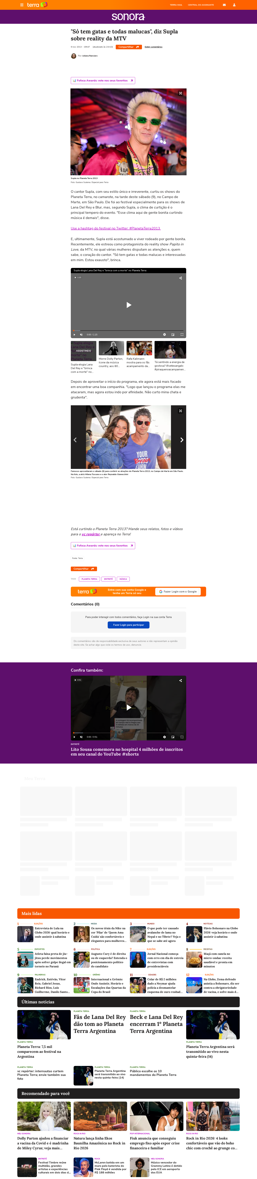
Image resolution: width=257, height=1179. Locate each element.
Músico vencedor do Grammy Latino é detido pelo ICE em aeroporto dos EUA (166, 1167)
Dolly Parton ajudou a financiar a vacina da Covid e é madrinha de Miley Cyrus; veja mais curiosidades (43, 1143)
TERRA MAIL (176, 4)
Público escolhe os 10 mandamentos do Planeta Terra (153, 1073)
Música (123, 579)
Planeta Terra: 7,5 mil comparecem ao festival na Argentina (39, 1051)
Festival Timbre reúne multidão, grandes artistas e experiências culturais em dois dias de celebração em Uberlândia (54, 1167)
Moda (94, 923)
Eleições (38, 923)
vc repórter (91, 534)
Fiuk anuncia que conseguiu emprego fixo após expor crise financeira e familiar (155, 1143)
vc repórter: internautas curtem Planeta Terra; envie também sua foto (41, 1075)
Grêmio (96, 974)
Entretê (108, 579)
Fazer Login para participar (128, 625)
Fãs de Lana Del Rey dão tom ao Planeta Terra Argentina (100, 1023)
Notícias (208, 923)
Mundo (151, 923)
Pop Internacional (140, 1133)
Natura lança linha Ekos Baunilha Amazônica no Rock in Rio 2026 (99, 1143)
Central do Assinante (201, 4)
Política (95, 949)
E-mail (224, 4)
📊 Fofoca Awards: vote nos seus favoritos (100, 80)
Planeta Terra (89, 579)
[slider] (128, 330)
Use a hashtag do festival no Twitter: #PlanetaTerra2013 (116, 228)
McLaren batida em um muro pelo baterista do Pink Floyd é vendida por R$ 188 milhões (110, 1167)
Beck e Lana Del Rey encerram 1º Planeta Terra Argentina (156, 1023)
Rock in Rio (79, 1133)
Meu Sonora (23, 1133)
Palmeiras (40, 974)
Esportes (40, 949)
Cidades (152, 974)
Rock (97, 1159)
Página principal (37, 5)
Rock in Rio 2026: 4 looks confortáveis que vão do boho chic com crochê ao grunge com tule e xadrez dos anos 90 (212, 1143)
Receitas (208, 949)
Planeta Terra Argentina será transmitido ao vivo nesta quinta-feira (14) (210, 1051)
